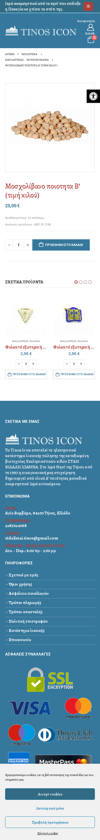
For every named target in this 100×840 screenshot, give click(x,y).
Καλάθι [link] (90, 33)
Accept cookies (50, 794)
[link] (93, 96)
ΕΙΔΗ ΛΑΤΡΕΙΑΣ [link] (20, 341)
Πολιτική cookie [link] (47, 833)
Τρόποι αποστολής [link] (26, 612)
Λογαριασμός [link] (86, 21)
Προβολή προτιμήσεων (50, 822)
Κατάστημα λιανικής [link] (27, 630)
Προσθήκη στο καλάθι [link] (29, 374)
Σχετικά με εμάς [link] (23, 575)
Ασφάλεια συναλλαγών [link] (29, 593)
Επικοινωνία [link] (20, 640)
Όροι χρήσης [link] (20, 584)
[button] (76, 282)
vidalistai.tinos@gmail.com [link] (31, 538)
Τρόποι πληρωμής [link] (25, 603)
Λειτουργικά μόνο (50, 808)
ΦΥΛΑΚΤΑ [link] (34, 341)
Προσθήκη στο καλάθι (64, 245)
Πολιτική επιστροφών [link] (28, 621)
